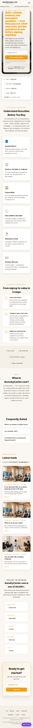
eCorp (17, 711)
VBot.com (13, 93)
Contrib (11, 629)
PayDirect (13, 88)
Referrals (12, 640)
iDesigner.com (11, 722)
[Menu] (29, 2)
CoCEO (11, 651)
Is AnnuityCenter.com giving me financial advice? (15, 439)
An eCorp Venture (10, 3)
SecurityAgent (17, 83)
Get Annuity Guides (16, 57)
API (7, 711)
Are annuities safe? (11, 431)
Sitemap (12, 711)
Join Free (16, 689)
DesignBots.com (17, 723)
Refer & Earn (26, 724)
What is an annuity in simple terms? (16, 424)
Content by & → (16, 462)
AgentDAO (12, 618)
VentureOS (13, 79)
